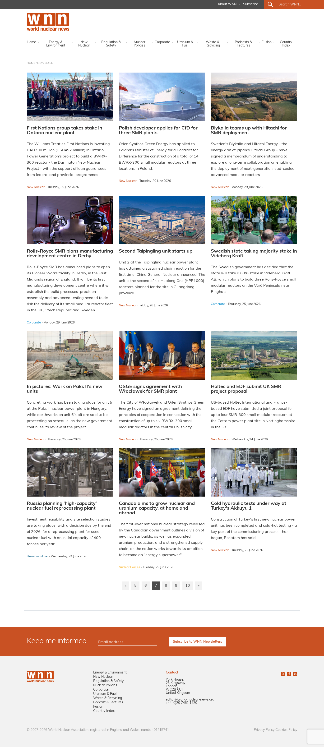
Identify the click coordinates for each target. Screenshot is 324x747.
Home (31, 42)
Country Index (286, 44)
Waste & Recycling (212, 44)
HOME (31, 63)
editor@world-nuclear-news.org (190, 699)
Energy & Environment (55, 44)
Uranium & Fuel (185, 44)
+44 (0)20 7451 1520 (181, 703)
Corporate (162, 42)
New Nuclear (84, 44)
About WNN (227, 4)
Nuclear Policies (139, 44)
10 (187, 586)
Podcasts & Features (243, 44)
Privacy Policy (264, 730)
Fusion (267, 42)
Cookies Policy (286, 730)
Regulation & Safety (111, 44)
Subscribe (250, 4)
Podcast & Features (108, 702)
